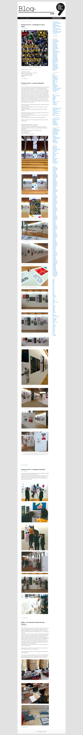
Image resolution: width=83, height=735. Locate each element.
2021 (53, 290)
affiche (54, 292)
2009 (53, 280)
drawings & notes (55, 119)
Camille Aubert (55, 44)
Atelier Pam (54, 42)
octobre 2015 (55, 209)
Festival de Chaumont (56, 113)
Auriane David (55, 43)
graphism (54, 160)
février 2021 (54, 180)
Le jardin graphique (56, 138)
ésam (53, 157)
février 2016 (54, 206)
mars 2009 (54, 269)
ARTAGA (54, 97)
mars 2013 (54, 231)
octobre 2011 (55, 244)
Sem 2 (54, 327)
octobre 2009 (55, 262)
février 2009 (54, 270)
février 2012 (54, 240)
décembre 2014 (55, 216)
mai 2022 (54, 170)
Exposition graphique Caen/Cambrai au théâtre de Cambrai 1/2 (57, 26)
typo (53, 333)
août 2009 (54, 264)
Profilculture (55, 104)
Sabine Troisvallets (56, 67)
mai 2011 (54, 249)
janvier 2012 (54, 241)
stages (54, 331)
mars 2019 (54, 188)
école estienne (55, 150)
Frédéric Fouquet (55, 50)
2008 (53, 279)
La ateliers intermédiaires (56, 137)
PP (53, 323)
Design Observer (55, 78)
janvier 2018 (54, 195)
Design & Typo (55, 148)
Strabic (54, 114)
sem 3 (54, 328)
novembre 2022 (55, 168)
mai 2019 (54, 187)
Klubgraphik (54, 136)
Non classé (25, 78)
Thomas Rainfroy (55, 68)
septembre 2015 (55, 210)
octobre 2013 (55, 227)
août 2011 (54, 246)
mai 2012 (54, 237)
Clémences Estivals (56, 48)
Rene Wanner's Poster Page (57, 88)
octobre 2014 (55, 218)
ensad (54, 152)
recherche (54, 325)
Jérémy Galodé (55, 53)
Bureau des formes (55, 133)
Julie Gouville (55, 54)
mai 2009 (54, 267)
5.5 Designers (55, 128)
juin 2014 (54, 220)
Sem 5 (54, 330)
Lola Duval (54, 139)
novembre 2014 (55, 217)
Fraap (54, 100)
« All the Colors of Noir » (56, 28)
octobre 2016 (55, 202)
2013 (53, 284)
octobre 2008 (55, 274)
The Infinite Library (56, 90)
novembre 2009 (55, 261)
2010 (53, 281)
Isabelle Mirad (55, 52)
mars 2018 (54, 194)
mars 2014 (54, 223)
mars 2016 (54, 205)
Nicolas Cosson (55, 64)
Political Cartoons (55, 124)
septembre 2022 (55, 169)
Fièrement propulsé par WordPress (41, 731)
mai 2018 (54, 192)
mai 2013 (54, 229)
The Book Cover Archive (56, 89)
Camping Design (55, 134)
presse (54, 324)
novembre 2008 (55, 273)
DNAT (53, 308)
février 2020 (54, 184)
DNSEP (54, 309)
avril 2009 (54, 268)
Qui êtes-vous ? (27, 18)
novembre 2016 (55, 201)
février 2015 (54, 214)
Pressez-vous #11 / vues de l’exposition (32, 83)
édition (54, 310)
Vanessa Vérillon (55, 141)
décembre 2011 (55, 242)
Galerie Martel (55, 122)
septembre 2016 (55, 203)
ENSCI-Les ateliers (55, 153)
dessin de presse (55, 302)
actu (53, 291)
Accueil (22, 18)
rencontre (54, 326)
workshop (54, 335)
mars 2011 (54, 250)
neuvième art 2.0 (55, 123)
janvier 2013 (54, 233)
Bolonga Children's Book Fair (57, 108)
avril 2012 (54, 238)
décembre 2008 (55, 272)
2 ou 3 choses (55, 146)
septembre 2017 (55, 198)
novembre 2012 (55, 234)
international (55, 318)
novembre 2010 (55, 252)
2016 (53, 287)
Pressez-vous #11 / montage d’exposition (33, 469)
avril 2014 (54, 222)
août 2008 (54, 276)
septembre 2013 (55, 228)
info (53, 317)
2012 (53, 283)
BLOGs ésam (55, 147)
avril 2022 (54, 171)
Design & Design (55, 77)
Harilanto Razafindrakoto (56, 51)
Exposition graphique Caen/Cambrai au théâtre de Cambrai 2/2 (57, 23)
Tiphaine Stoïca (55, 69)
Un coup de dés (55, 163)
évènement (54, 312)
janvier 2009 (54, 271)
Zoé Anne (54, 70)
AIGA (53, 74)
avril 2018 (54, 193)
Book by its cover (55, 75)
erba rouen (54, 154)
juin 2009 (54, 266)
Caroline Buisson (55, 46)
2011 (53, 282)
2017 (53, 288)
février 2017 (54, 200)
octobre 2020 (55, 182)
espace (54, 311)
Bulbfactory (54, 76)
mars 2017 (54, 199)
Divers (54, 307)
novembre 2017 (55, 196)
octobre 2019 (55, 186)
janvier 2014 (54, 225)
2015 (53, 286)
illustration (54, 315)
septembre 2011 (55, 245)
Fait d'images (55, 121)
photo (54, 321)
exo (53, 313)
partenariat (54, 320)
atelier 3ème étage (55, 131)
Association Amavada (56, 130)
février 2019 (54, 189)
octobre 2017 (55, 197)
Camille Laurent (55, 45)
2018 (53, 289)
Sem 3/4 (54, 329)
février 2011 (54, 251)
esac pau (54, 155)
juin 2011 (54, 248)
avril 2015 (54, 212)
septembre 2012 (55, 236)
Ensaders (54, 120)
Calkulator (54, 98)
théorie (54, 332)
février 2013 (54, 232)
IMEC (53, 135)
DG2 (53, 304)
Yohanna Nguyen (55, 142)
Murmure (54, 63)
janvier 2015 (54, 215)
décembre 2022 (55, 167)
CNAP (54, 99)
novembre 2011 (55, 243)
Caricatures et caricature (56, 118)
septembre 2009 (55, 263)
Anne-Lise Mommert (56, 41)
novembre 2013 (55, 226)
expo (53, 314)
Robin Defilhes (55, 66)
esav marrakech (55, 158)
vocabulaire (54, 334)
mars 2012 (54, 239)
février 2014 (54, 224)
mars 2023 (54, 166)
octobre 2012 (55, 235)
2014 (53, 285)
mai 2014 (54, 221)
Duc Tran (54, 49)
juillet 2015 (54, 211)
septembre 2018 (55, 191)
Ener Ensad (54, 151)
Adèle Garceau (55, 39)
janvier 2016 (54, 207)
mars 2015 (54, 213)
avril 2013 (54, 230)
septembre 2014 (55, 219)
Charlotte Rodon (55, 47)
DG (53, 303)
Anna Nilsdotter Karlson (56, 129)
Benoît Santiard (55, 132)
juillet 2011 (54, 247)
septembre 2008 (55, 275)
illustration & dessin (56, 316)
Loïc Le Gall (54, 162)
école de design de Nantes (57, 149)
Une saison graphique (56, 115)
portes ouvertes (55, 322)
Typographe (54, 91)
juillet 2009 (54, 265)
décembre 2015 (55, 208)
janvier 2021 (54, 181)
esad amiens (55, 156)
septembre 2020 (55, 183)
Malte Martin (54, 140)
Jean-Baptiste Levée (56, 161)
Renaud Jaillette (55, 65)
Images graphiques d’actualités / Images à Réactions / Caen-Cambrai (57, 32)
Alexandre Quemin (55, 40)
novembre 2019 (55, 185)
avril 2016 (54, 204)
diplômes (54, 306)
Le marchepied (55, 103)
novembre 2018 (55, 190)
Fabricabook (55, 159)
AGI (53, 94)
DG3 (53, 305)
